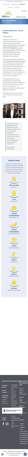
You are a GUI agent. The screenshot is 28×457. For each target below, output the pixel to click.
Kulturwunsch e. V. (14, 426)
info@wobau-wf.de (18, 1)
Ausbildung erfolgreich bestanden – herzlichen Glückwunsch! (5, 396)
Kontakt (13, 397)
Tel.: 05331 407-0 (9, 1)
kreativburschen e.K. (14, 455)
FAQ (12, 399)
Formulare (14, 401)
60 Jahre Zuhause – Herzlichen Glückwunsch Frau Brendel (5, 391)
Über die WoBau (13, 392)
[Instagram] (7, 424)
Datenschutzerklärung (14, 407)
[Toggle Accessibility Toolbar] (25, 454)
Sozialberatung (14, 418)
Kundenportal (22, 433)
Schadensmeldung (22, 439)
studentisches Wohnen (9, 45)
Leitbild (13, 395)
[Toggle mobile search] (22, 11)
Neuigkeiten (14, 385)
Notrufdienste (22, 437)
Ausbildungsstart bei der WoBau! (5, 386)
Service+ (13, 416)
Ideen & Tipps (22, 424)
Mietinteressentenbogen (21, 16)
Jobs (12, 389)
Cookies (13, 405)
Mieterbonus (22, 443)
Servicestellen (22, 441)
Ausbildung (14, 387)
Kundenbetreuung (22, 435)
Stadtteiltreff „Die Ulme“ (14, 422)
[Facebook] (3, 424)
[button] (2, 454)
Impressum (14, 403)
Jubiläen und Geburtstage (22, 429)
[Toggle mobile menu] (25, 11)
